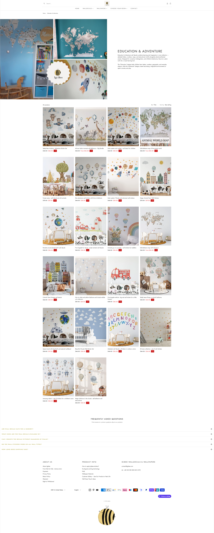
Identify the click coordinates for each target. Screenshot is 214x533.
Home (44, 13)
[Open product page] (58, 126)
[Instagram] (90, 490)
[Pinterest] (93, 490)
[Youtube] (97, 490)
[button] (53, 4)
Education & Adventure (52, 13)
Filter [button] (155, 105)
